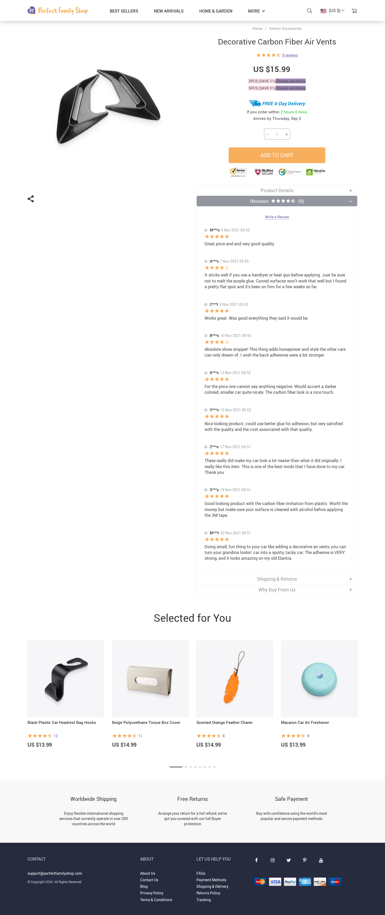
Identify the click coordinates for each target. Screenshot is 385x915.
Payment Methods (211, 879)
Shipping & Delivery (212, 886)
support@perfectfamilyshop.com (55, 873)
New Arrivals (169, 11)
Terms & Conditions (156, 899)
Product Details (277, 190)
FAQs (200, 873)
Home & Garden (215, 11)
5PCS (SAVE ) (262, 88)
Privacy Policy (151, 892)
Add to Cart (277, 155)
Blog (144, 886)
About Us (147, 873)
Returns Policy (208, 892)
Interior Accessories (285, 28)
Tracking (203, 899)
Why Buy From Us (276, 589)
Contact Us (149, 879)
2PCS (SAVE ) (262, 81)
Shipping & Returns (277, 579)
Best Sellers (124, 11)
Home (257, 28)
